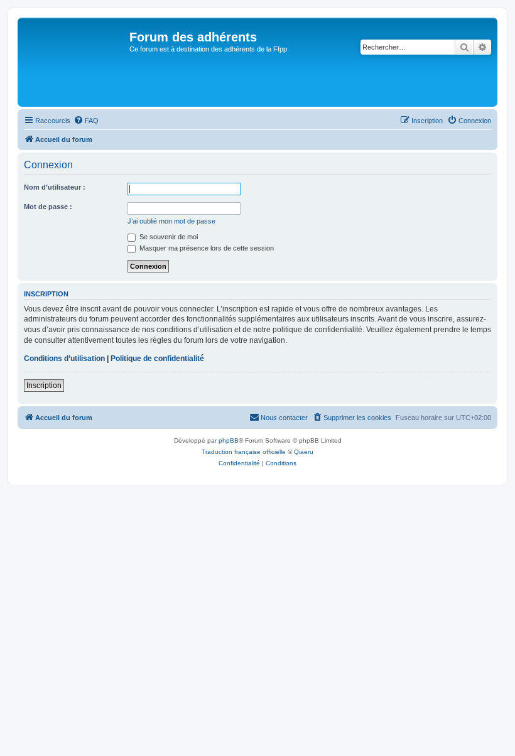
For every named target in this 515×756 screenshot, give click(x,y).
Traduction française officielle (244, 451)
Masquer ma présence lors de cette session (206, 248)
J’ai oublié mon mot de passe (171, 221)
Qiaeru (303, 451)
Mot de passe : (48, 206)
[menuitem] (86, 120)
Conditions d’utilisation (64, 358)
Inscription (44, 385)
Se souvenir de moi (168, 236)
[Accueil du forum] (75, 62)
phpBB (229, 440)
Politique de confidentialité (157, 358)
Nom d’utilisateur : (54, 187)
